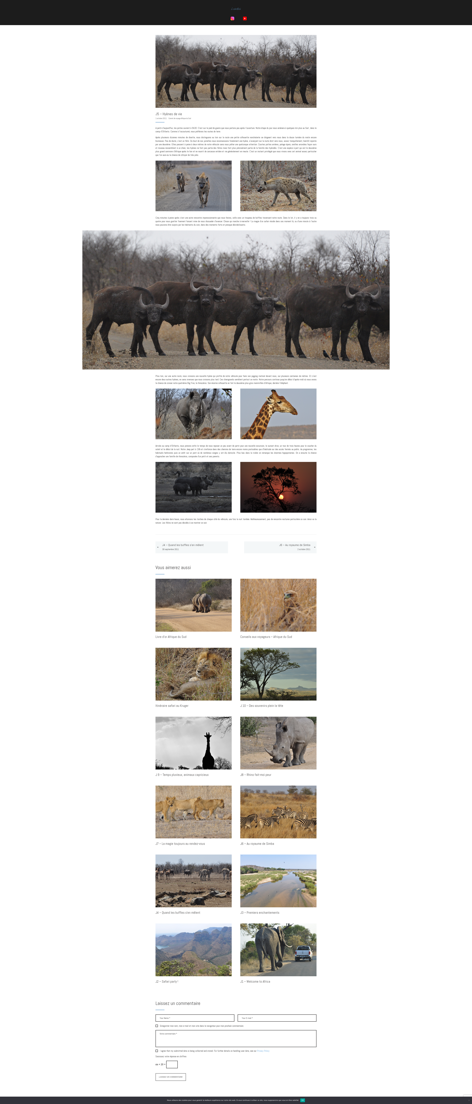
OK (303, 1100)
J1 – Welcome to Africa (255, 982)
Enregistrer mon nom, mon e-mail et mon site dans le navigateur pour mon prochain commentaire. (202, 1026)
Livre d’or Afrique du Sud (170, 637)
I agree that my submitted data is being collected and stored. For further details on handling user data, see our (214, 1051)
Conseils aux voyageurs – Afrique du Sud (266, 637)
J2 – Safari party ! (166, 982)
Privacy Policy (263, 1050)
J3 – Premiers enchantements (259, 913)
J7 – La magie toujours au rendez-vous (180, 844)
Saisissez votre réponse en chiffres (170, 1056)
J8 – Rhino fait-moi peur (255, 775)
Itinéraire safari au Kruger (171, 706)
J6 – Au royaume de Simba (257, 844)
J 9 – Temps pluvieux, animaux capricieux (182, 775)
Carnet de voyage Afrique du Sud (180, 118)
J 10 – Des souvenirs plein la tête (261, 706)
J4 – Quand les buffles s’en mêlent (177, 913)
